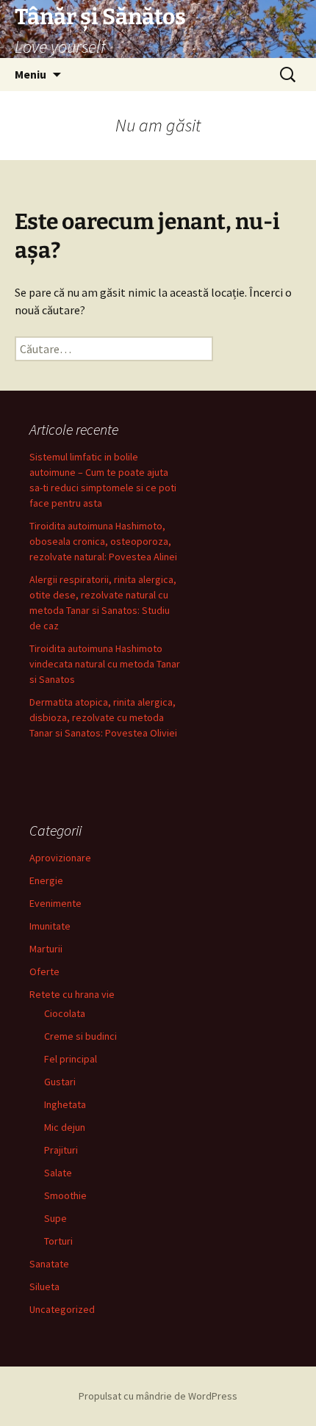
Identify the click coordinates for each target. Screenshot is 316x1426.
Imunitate (50, 926)
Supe (55, 1218)
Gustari (60, 1081)
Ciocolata (64, 1013)
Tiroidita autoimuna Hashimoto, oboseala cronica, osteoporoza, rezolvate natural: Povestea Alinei (103, 541)
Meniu (30, 74)
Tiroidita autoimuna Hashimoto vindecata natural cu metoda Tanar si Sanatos (104, 664)
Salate (58, 1172)
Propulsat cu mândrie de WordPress (158, 1396)
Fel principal (70, 1058)
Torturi (58, 1241)
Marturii (45, 948)
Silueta (44, 1286)
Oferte (44, 971)
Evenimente (55, 903)
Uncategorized (62, 1309)
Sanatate (49, 1263)
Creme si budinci (80, 1036)
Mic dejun (64, 1127)
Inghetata (65, 1104)
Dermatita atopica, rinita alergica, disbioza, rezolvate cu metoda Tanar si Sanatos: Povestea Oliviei (103, 717)
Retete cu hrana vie (72, 994)
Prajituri (61, 1150)
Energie (46, 880)
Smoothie (65, 1195)
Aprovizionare (60, 857)
